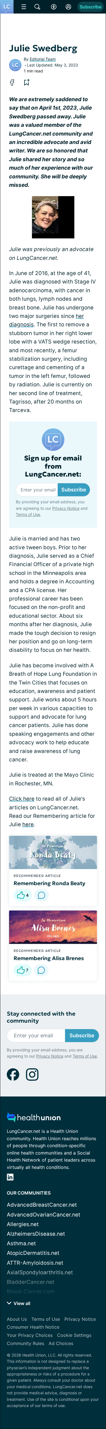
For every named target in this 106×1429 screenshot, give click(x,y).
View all (21, 1303)
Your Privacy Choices (30, 1335)
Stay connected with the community (41, 1017)
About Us (17, 1319)
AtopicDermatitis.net (33, 1253)
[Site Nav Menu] (24, 7)
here (28, 824)
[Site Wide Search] (37, 7)
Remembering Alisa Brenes (49, 958)
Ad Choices (61, 1343)
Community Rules (25, 1343)
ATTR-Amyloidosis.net (35, 1263)
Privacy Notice (65, 508)
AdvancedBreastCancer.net (42, 1205)
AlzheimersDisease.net (36, 1234)
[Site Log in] (68, 7)
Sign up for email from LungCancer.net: (53, 466)
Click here (21, 799)
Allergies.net (23, 1224)
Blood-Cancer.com (30, 1291)
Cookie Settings (74, 1335)
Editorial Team (43, 59)
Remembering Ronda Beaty (49, 883)
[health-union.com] (33, 1119)
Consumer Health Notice (33, 1327)
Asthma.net (21, 1243)
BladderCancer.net (30, 1282)
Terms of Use (28, 514)
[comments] (41, 895)
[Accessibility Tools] (53, 7)
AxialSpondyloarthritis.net (40, 1272)
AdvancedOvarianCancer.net (43, 1214)
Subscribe (90, 7)
